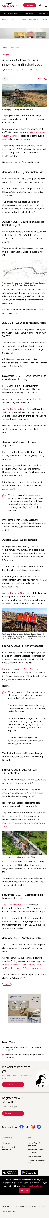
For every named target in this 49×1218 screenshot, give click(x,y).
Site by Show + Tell (8, 1211)
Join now (8, 1113)
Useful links (7, 1138)
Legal (29, 1138)
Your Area (28, 13)
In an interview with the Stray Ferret (19, 669)
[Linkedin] (39, 1128)
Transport (13, 19)
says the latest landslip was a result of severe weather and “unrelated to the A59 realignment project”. (24, 965)
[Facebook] (21, 1128)
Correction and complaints (8, 1148)
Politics (4, 19)
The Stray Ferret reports (13, 904)
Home (4, 47)
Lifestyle (23, 19)
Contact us (9, 1084)
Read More (8, 1042)
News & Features (10, 13)
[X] (27, 1127)
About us (6, 1143)
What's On (43, 13)
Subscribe (29, 5)
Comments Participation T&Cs (37, 1161)
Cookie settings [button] (35, 1186)
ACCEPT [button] (24, 1190)
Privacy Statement (34, 1156)
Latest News (14, 47)
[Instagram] (33, 1128)
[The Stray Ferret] (11, 5)
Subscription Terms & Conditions (35, 1150)
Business (44, 19)
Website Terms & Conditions (33, 1144)
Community (33, 19)
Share (40, 78)
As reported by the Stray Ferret (17, 408)
